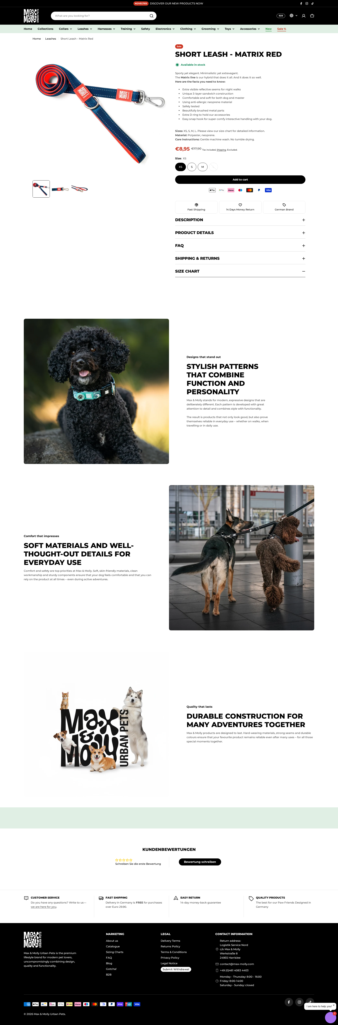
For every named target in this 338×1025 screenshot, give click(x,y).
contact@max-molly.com (237, 964)
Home (37, 38)
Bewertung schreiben (200, 862)
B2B (281, 15)
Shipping (221, 149)
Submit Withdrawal (176, 969)
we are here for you (43, 906)
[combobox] (104, 16)
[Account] (304, 16)
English (293, 15)
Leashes (50, 38)
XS (180, 167)
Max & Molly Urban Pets (49, 1014)
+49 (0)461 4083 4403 (234, 970)
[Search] (151, 16)
